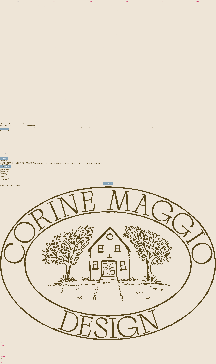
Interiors (2, 347)
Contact (197, 1)
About (18, 1)
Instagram (3, 356)
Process (90, 1)
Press (127, 1)
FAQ (162, 1)
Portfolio (54, 1)
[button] (104, 158)
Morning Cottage (5, 154)
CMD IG (3, 179)
